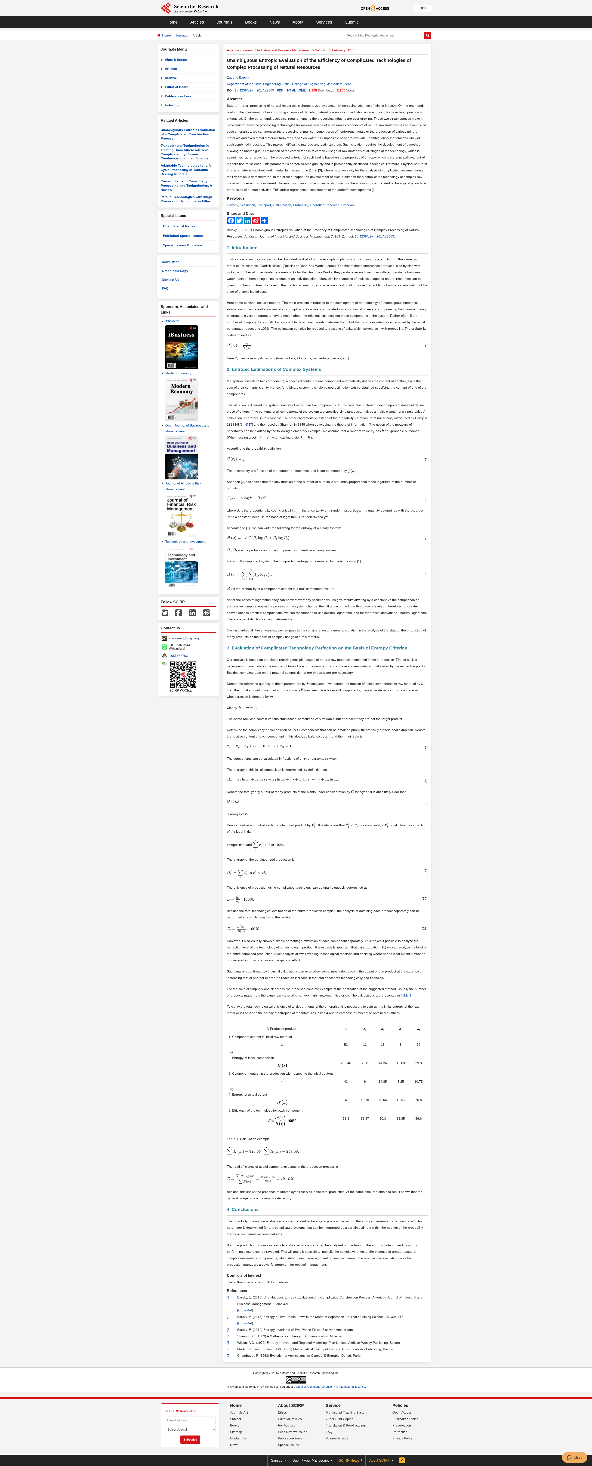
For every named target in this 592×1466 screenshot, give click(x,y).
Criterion (347, 205)
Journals (224, 22)
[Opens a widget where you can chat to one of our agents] (574, 1458)
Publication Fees (178, 96)
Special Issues (288, 1445)
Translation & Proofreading (345, 1425)
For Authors (286, 1425)
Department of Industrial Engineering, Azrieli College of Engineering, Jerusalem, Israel (289, 84)
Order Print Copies (339, 1419)
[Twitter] (165, 612)
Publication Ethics (405, 1419)
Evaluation (247, 205)
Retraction (399, 1432)
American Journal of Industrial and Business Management (269, 50)
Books (251, 22)
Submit (351, 22)
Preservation (401, 1425)
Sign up (276, 1460)
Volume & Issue (337, 1438)
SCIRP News (349, 1460)
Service (333, 1405)
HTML (291, 90)
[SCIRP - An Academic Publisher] (189, 8)
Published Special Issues (183, 236)
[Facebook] (178, 612)
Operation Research (324, 205)
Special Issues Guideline (182, 245)
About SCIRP (291, 1405)
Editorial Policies (290, 1419)
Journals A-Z (239, 1412)
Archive (171, 78)
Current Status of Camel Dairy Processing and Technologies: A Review (186, 185)
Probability (300, 205)
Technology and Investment (185, 541)
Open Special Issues (179, 226)
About (298, 22)
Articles (197, 22)
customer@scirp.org (184, 638)
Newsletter (170, 262)
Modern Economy (178, 373)
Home (172, 22)
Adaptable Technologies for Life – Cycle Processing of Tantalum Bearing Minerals (187, 170)
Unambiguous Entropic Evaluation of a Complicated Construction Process (188, 134)
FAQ (165, 288)
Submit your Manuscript (311, 1460)
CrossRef (245, 1310)
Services (324, 22)
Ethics (282, 1412)
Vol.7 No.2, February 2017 (334, 50)
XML (302, 90)
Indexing (172, 105)
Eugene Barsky (238, 77)
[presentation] (240, 345)
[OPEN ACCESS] (375, 8)
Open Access (402, 1412)
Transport (264, 205)
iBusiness (172, 321)
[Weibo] (206, 612)
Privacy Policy (402, 1438)
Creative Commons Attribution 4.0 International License (330, 1386)
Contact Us (170, 279)
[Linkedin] (192, 612)
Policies (400, 1405)
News (274, 22)
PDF (280, 90)
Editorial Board (176, 87)
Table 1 (406, 995)
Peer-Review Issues (292, 1432)
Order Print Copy (175, 271)
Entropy (232, 205)
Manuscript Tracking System (346, 1412)
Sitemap (236, 1432)
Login (422, 8)
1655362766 (178, 656)
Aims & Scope (176, 59)
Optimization (282, 205)
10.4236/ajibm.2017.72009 (254, 90)
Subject (235, 1419)
